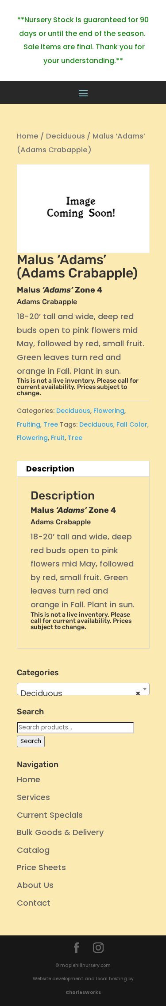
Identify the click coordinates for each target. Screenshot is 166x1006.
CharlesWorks (83, 992)
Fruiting (28, 424)
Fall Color (131, 424)
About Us (35, 885)
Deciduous (65, 136)
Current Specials (50, 814)
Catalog (33, 849)
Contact (33, 902)
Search (30, 741)
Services (33, 797)
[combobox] (83, 689)
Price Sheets (41, 867)
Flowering (108, 410)
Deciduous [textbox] (80, 693)
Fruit (58, 437)
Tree (50, 424)
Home (28, 136)
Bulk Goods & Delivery (60, 832)
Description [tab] (50, 468)
